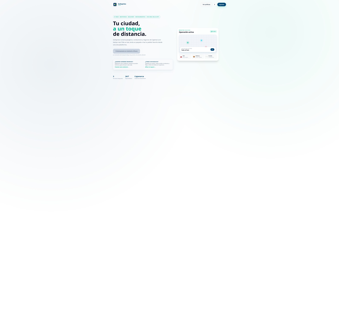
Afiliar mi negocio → (150, 67)
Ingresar (221, 4)
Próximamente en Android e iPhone (126, 51)
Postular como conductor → (122, 67)
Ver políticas (206, 4)
